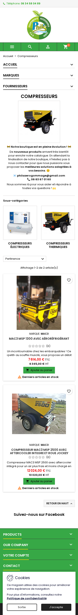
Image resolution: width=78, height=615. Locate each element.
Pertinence (25, 259)
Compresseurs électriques (20, 245)
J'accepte (56, 607)
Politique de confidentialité (27, 598)
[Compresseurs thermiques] (58, 223)
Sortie (22, 607)
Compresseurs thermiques (58, 245)
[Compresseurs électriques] (20, 223)
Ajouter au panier (39, 370)
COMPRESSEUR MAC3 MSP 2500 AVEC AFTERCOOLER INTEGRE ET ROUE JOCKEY (39, 451)
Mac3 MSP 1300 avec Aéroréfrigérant (39, 339)
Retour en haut (59, 503)
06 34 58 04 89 (30, 3)
